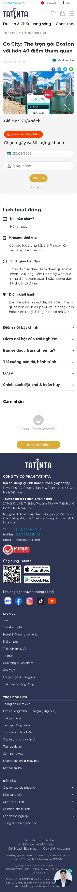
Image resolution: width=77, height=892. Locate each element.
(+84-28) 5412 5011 (28, 529)
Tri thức (8, 656)
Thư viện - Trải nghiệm (18, 732)
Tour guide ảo (12, 746)
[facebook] (53, 69)
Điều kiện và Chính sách (39, 844)
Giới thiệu (29, 840)
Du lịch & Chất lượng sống (27, 24)
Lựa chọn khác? (39, 187)
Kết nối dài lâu (12, 768)
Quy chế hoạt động (56, 848)
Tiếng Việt (50, 2)
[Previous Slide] (9, 93)
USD (67, 3)
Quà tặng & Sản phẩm (18, 663)
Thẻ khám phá (13, 627)
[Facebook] (18, 601)
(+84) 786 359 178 (15, 3)
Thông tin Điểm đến (16, 704)
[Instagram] (30, 601)
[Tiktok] (41, 601)
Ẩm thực (9, 670)
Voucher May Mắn (26, 134)
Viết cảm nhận (40, 444)
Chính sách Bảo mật (22, 848)
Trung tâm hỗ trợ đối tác (20, 823)
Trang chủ (10, 33)
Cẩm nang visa (13, 753)
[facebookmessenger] (59, 69)
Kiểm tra (38, 178)
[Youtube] (52, 601)
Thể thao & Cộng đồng (18, 684)
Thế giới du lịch (13, 718)
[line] (71, 69)
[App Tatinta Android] (37, 580)
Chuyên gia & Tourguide (19, 677)
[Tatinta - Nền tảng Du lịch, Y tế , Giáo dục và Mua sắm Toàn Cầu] (16, 13)
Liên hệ (49, 840)
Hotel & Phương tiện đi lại (20, 634)
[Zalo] (7, 601)
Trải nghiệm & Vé (34, 33)
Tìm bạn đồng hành (16, 725)
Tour (6, 620)
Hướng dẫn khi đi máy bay (21, 761)
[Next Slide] (68, 93)
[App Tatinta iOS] (37, 570)
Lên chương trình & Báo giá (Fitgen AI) (29, 711)
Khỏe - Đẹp (11, 641)
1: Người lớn (22, 166)
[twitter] (65, 69)
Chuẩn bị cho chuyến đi (19, 739)
